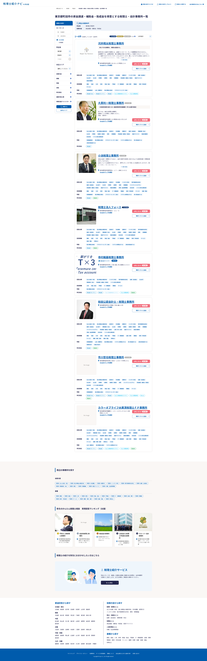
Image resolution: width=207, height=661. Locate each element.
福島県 (88, 609)
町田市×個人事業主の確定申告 (77, 483)
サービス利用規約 (100, 653)
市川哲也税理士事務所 (111, 357)
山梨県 (78, 621)
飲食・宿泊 (125, 638)
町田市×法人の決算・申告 (62, 483)
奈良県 (72, 629)
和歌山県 (88, 629)
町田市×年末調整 (91, 483)
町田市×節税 (73, 486)
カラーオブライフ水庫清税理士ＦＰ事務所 (122, 407)
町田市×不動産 (105, 496)
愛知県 (57, 624)
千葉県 (78, 615)
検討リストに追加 (141, 69)
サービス (124, 640)
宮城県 (72, 609)
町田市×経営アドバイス (94, 486)
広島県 (72, 635)
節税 (131, 612)
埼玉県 (72, 615)
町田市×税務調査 (82, 486)
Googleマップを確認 (106, 65)
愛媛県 (93, 635)
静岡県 (93, 621)
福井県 (72, 621)
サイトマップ (71, 653)
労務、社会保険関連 (112, 629)
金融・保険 (147, 638)
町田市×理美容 (138, 496)
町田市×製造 (67, 496)
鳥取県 (57, 635)
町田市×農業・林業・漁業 (86, 499)
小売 (115, 638)
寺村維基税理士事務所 (111, 257)
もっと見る (109, 583)
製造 (112, 638)
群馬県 (67, 615)
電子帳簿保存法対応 (123, 612)
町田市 (73, 8)
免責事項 (92, 653)
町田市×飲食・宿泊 (94, 496)
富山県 (62, 621)
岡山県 (67, 635)
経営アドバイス (128, 624)
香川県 (88, 635)
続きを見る (125, 59)
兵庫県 (67, 629)
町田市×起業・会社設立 (142, 483)
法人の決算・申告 (112, 609)
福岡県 (57, 644)
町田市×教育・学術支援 (61, 499)
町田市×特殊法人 (110, 499)
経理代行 (141, 609)
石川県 (67, 621)
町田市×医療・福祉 (98, 499)
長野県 (83, 621)
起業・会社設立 (111, 618)
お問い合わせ (136, 653)
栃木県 (62, 615)
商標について (110, 653)
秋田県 (78, 609)
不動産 (132, 638)
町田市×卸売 (85, 496)
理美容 (109, 640)
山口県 (78, 635)
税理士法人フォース (109, 207)
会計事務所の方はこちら (196, 4)
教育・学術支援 (116, 640)
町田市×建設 (59, 496)
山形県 (83, 609)
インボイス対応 (111, 612)
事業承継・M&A (121, 618)
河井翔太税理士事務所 (111, 43)
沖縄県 (94, 644)
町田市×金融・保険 (128, 496)
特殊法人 (109, 642)
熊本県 (72, 644)
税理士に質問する (181, 4)
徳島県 (83, 635)
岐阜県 (88, 621)
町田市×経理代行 (101, 483)
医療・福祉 (143, 640)
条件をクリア (63, 110)
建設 (108, 638)
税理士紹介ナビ (59, 8)
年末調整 (135, 609)
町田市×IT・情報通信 (116, 496)
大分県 (78, 644)
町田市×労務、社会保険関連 (108, 486)
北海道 (57, 609)
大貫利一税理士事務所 (111, 103)
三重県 (78, 629)
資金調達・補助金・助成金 (114, 624)
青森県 (62, 609)
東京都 (67, 8)
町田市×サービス (73, 499)
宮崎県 (83, 644)
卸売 (119, 638)
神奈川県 (88, 615)
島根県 (62, 635)
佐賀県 (62, 644)
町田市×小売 (76, 496)
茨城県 (57, 615)
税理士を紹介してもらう (165, 4)
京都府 (62, 629)
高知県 (57, 638)
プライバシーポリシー (82, 653)
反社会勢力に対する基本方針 (123, 653)
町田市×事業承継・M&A (61, 486)
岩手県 (67, 609)
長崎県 (67, 644)
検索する (65, 106)
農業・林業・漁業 (134, 640)
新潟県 (57, 621)
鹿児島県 (88, 644)
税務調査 (136, 612)
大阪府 (57, 629)
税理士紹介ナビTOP (148, 4)
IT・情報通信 (139, 638)
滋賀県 (83, 629)
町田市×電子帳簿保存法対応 (127, 483)
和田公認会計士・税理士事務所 (116, 301)
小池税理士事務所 (108, 155)
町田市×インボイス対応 (113, 483)
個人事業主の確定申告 (124, 609)
